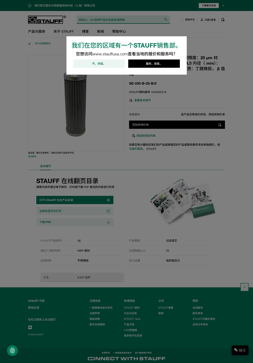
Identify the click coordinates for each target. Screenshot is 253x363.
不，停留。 (99, 63)
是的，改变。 (154, 63)
